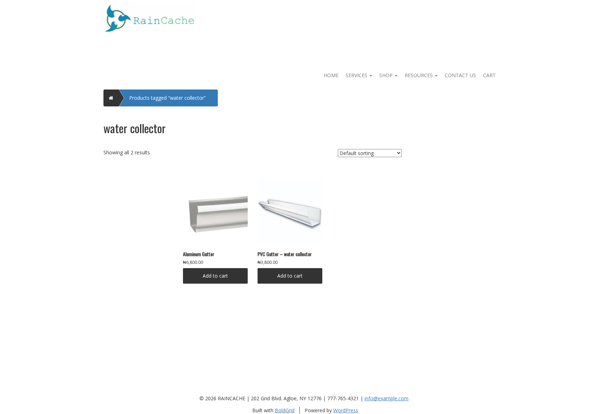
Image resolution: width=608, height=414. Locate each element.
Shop (386, 75)
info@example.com (386, 398)
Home (331, 75)
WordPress (345, 410)
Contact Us (460, 75)
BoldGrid (284, 410)
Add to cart (215, 275)
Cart (489, 75)
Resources (419, 75)
